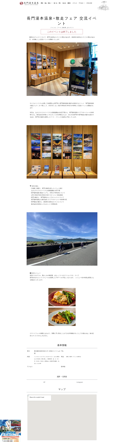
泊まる (64, 3)
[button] (20, 420)
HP (44, 382)
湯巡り (69, 3)
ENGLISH (89, 3)
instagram (80, 382)
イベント (75, 3)
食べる (55, 3)
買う (60, 3)
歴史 (42, 3)
